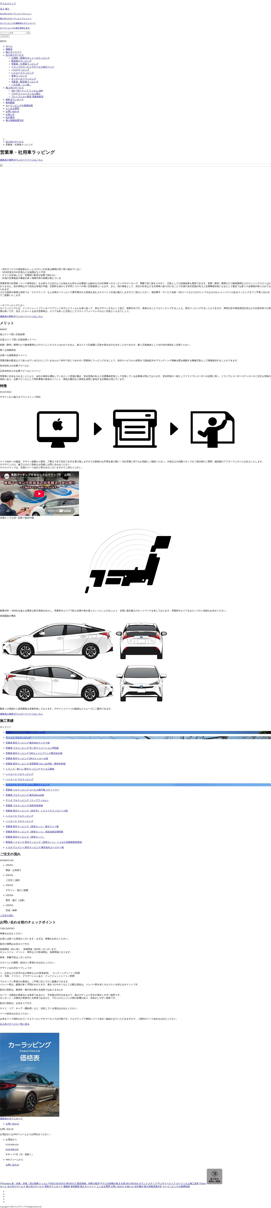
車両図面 (10, 102)
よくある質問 (12, 108)
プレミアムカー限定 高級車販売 (27, 96)
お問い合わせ (12, 111)
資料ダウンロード (15, 99)
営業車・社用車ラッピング (24, 64)
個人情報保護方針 (15, 120)
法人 (2, 9)
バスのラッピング (20, 70)
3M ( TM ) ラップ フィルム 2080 (27, 90)
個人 (7, 9)
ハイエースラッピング (22, 73)
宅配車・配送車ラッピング (24, 82)
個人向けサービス (15, 87)
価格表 (9, 49)
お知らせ (10, 114)
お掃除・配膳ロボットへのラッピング (30, 58)
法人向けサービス (15, 55)
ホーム (9, 46)
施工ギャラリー (13, 52)
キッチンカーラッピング (23, 79)
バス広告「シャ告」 (21, 85)
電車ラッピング (19, 76)
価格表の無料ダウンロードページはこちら (21, 160)
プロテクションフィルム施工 (26, 93)
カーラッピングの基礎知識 (19, 105)
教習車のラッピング (21, 61)
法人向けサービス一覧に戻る (14, 1024)
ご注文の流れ (7, 915)
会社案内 (10, 117)
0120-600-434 (12, 1149)
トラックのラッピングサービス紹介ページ (32, 67)
